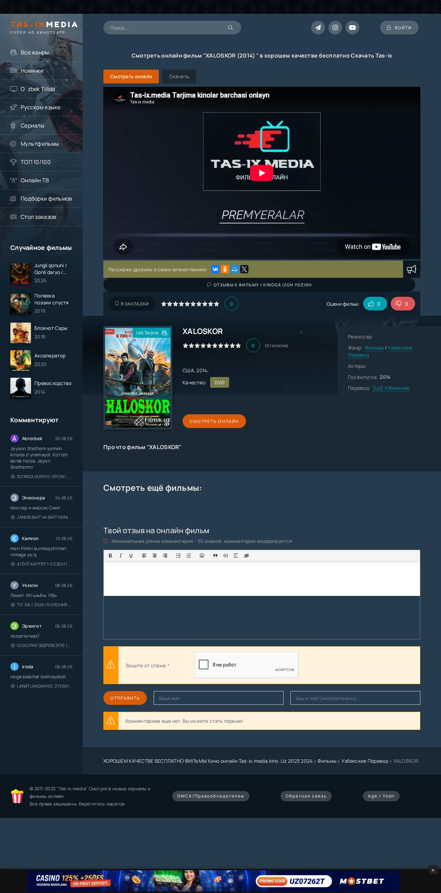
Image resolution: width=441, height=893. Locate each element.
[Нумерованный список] (189, 555)
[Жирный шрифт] (110, 555)
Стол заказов (38, 217)
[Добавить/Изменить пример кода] (225, 555)
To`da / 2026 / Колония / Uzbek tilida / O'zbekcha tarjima (44, 605)
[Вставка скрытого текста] (246, 555)
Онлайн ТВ (35, 180)
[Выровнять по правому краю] (165, 555)
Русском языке (41, 107)
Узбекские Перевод (364, 761)
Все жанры (35, 52)
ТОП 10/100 (36, 162)
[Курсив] (120, 555)
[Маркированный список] (178, 555)
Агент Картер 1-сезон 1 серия (44, 564)
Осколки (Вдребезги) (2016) (44, 645)
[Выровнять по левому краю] (144, 555)
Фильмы (374, 347)
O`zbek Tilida (38, 89)
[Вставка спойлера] (236, 555)
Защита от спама (145, 665)
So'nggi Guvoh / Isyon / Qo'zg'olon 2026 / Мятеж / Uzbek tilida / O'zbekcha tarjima (44, 476)
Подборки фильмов (46, 198)
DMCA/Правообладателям (210, 796)
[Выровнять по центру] (155, 555)
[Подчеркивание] (131, 555)
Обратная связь (306, 796)
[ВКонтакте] (215, 269)
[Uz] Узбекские (391, 388)
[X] (244, 269)
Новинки (32, 70)
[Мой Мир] (234, 269)
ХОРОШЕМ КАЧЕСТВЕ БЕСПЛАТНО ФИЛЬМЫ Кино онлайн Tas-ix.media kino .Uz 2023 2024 (208, 761)
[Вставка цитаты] (215, 555)
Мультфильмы (40, 144)
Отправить (125, 698)
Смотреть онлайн (214, 421)
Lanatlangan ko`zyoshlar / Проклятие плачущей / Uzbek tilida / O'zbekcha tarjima (44, 686)
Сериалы (32, 125)
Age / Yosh (381, 796)
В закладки (135, 304)
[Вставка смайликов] (202, 555)
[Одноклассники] (225, 269)
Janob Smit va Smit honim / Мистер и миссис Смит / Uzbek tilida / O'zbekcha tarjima (44, 517)
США (188, 370)
